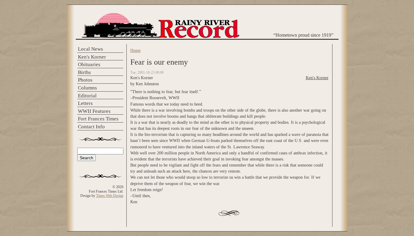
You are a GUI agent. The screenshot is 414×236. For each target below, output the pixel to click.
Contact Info (91, 127)
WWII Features (94, 111)
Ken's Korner (92, 57)
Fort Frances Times (98, 119)
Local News (90, 49)
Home (135, 50)
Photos (85, 80)
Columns (87, 88)
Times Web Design (109, 195)
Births (84, 72)
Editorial (87, 96)
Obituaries (89, 64)
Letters (85, 103)
